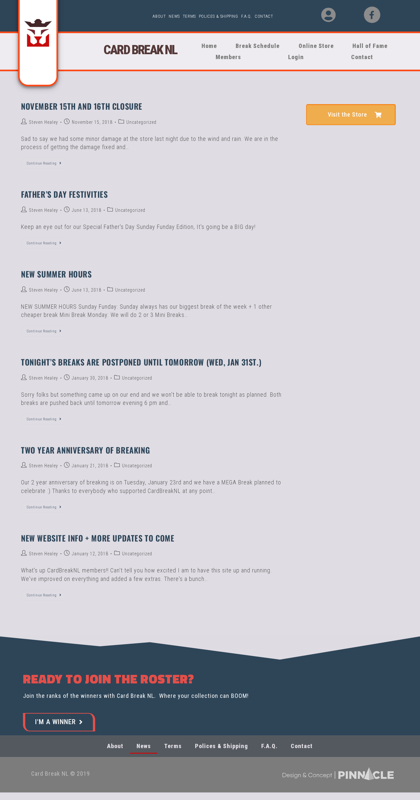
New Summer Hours (56, 274)
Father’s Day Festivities (64, 194)
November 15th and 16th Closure (81, 106)
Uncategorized (141, 122)
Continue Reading (47, 162)
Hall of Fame (370, 45)
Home (208, 45)
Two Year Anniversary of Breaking (85, 450)
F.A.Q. (246, 16)
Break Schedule (255, 45)
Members (226, 57)
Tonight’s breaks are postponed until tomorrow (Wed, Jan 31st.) (141, 362)
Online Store (311, 45)
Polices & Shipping (218, 16)
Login (296, 57)
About (159, 16)
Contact (264, 16)
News (174, 16)
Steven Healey (43, 122)
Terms (189, 16)
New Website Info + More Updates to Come (97, 538)
